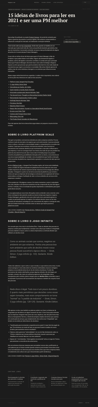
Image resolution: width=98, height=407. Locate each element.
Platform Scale (17, 165)
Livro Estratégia (58, 2)
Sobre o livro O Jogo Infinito (71, 41)
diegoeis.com (11, 2)
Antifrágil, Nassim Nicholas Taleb (20, 100)
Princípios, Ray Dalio (16, 103)
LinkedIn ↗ (80, 402)
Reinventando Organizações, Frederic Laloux (23, 98)
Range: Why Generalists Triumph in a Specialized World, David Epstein (31, 108)
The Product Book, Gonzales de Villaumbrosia (23, 119)
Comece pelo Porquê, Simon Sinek (20, 114)
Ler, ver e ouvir (44, 9)
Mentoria (36, 2)
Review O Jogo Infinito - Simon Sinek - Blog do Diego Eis (42, 356)
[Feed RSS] (89, 2)
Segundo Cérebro (46, 2)
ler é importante (26, 46)
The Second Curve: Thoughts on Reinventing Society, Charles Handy (30, 95)
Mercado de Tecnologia (14, 9)
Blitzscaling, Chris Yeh (16, 116)
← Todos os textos (85, 8)
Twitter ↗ (87, 402)
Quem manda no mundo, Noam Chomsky (22, 90)
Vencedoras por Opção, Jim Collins (20, 87)
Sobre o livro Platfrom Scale (71, 39)
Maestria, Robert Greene (17, 106)
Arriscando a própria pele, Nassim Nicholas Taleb (24, 92)
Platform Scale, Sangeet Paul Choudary (21, 82)
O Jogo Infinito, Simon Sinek (18, 84)
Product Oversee (34, 37)
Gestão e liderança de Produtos (30, 9)
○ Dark (84, 2)
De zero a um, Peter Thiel (17, 111)
